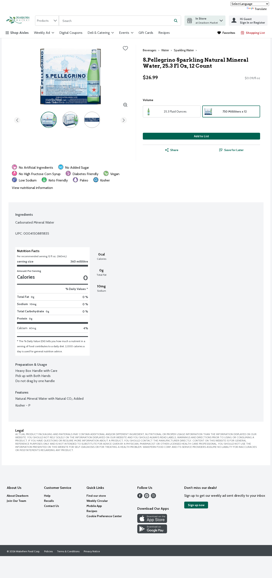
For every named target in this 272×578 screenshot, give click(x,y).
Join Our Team (16, 501)
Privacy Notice (92, 551)
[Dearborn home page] (18, 20)
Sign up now (196, 505)
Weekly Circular (97, 501)
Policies (48, 551)
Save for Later (234, 150)
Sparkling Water (184, 50)
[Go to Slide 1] (48, 119)
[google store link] (152, 532)
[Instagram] (153, 497)
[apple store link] (152, 522)
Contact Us (51, 506)
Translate (261, 9)
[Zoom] (125, 105)
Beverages (149, 50)
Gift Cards (146, 33)
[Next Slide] (123, 119)
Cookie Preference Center (104, 516)
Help (47, 496)
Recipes (164, 33)
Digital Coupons (70, 33)
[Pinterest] (146, 497)
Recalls (49, 501)
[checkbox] (125, 48)
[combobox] (47, 21)
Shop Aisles (19, 33)
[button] (221, 19)
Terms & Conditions (68, 551)
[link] (226, 33)
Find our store (96, 496)
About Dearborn (17, 496)
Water (165, 50)
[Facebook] (139, 497)
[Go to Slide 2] (70, 119)
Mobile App (94, 506)
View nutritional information (32, 188)
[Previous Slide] (17, 119)
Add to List (201, 136)
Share (174, 150)
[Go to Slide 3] (92, 119)
